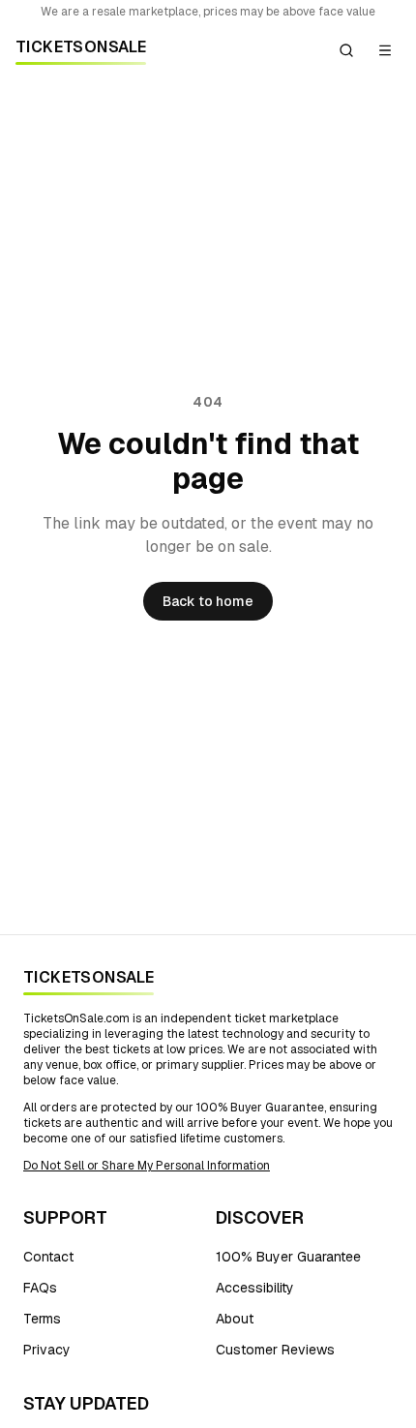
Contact (48, 1256)
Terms (42, 1318)
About (234, 1318)
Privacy (47, 1349)
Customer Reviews (275, 1349)
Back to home (208, 601)
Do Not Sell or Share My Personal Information (146, 1165)
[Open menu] (385, 50)
